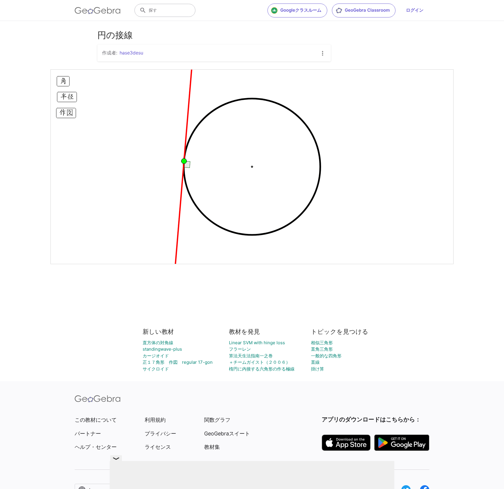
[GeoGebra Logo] (97, 10)
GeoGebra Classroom (367, 10)
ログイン (415, 10)
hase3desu (131, 53)
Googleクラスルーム (300, 10)
